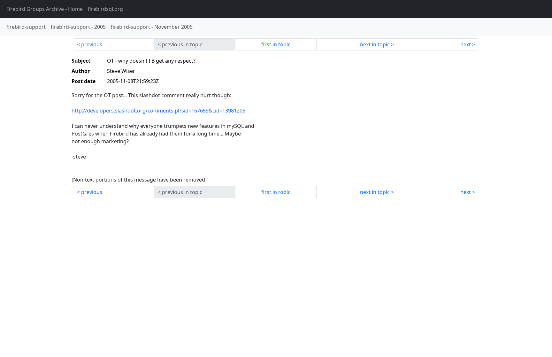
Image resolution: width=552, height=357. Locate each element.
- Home (44, 8)
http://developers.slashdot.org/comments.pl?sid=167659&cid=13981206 (158, 110)
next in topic (375, 44)
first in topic (275, 44)
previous (91, 44)
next (465, 44)
